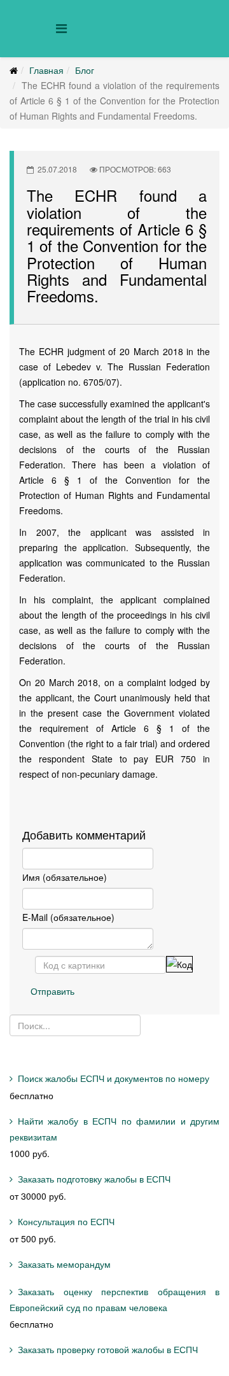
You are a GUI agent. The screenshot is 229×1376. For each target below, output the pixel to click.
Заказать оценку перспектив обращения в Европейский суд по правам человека (114, 1299)
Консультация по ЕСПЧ (66, 1221)
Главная (46, 70)
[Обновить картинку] (179, 964)
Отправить (52, 991)
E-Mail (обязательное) (68, 917)
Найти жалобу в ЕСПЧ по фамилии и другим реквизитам (114, 1128)
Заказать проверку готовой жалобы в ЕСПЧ (108, 1349)
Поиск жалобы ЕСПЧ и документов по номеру (113, 1078)
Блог (84, 70)
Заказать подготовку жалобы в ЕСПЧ (94, 1178)
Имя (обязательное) (64, 877)
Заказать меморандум (64, 1264)
